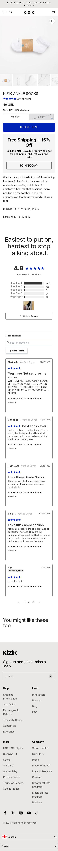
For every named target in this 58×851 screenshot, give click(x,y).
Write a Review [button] (31, 316)
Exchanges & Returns (10, 712)
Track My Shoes (13, 720)
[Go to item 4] (44, 80)
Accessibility (10, 771)
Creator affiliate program (41, 785)
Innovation (38, 694)
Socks (6, 759)
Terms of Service (13, 783)
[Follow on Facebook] (5, 813)
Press (35, 759)
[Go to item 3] (31, 80)
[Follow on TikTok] (37, 813)
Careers (36, 777)
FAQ (34, 712)
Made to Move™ (41, 765)
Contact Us (9, 725)
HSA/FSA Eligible (13, 748)
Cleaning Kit (10, 754)
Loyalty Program (42, 771)
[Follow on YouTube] (29, 813)
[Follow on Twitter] (13, 813)
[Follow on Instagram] (21, 813)
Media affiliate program (40, 794)
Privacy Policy (11, 777)
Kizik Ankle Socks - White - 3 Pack (24, 398)
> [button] (39, 602)
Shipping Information (10, 696)
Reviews (37, 700)
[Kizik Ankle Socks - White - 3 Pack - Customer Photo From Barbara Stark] (29, 305)
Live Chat (8, 731)
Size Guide (9, 704)
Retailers (37, 802)
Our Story (38, 754)
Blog (34, 706)
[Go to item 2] (19, 80)
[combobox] (29, 837)
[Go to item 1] (6, 80)
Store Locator (40, 748)
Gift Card (8, 765)
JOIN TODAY (29, 166)
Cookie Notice (11, 788)
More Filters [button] (17, 350)
